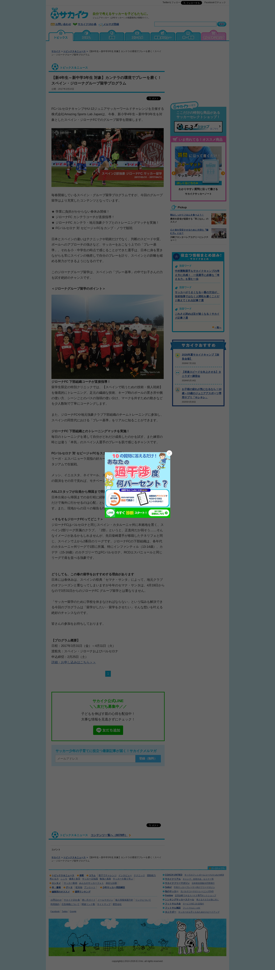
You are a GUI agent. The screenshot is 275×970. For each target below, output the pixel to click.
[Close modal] (169, 453)
